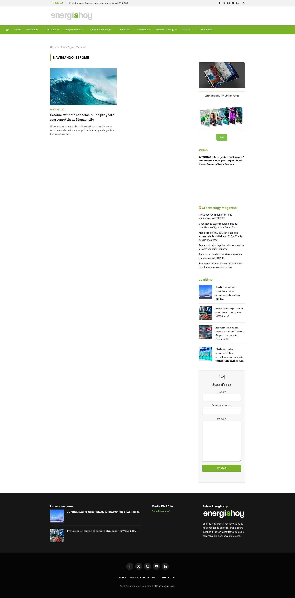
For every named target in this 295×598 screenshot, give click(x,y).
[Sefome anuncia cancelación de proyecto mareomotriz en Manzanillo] (83, 86)
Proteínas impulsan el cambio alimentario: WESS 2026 (98, 3)
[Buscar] (243, 3)
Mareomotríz (57, 109)
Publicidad (169, 577)
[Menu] (7, 29)
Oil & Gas (51, 29)
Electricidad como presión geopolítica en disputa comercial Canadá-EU (229, 333)
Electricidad (32, 29)
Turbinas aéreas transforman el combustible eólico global (227, 292)
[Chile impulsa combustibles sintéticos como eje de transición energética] (205, 354)
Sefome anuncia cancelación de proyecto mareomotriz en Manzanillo (82, 117)
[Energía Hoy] (71, 16)
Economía (142, 29)
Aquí (222, 137)
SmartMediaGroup (164, 586)
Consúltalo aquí (160, 511)
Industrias (124, 29)
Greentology (205, 29)
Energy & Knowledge (100, 29)
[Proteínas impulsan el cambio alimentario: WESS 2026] (205, 313)
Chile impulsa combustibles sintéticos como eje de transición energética (229, 354)
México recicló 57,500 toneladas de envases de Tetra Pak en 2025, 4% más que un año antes (220, 236)
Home (18, 29)
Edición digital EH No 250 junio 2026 (222, 96)
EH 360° (186, 29)
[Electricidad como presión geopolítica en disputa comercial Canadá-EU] (205, 332)
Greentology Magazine (219, 208)
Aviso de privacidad (143, 577)
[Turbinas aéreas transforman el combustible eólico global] (205, 292)
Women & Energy (165, 29)
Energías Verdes (72, 29)
